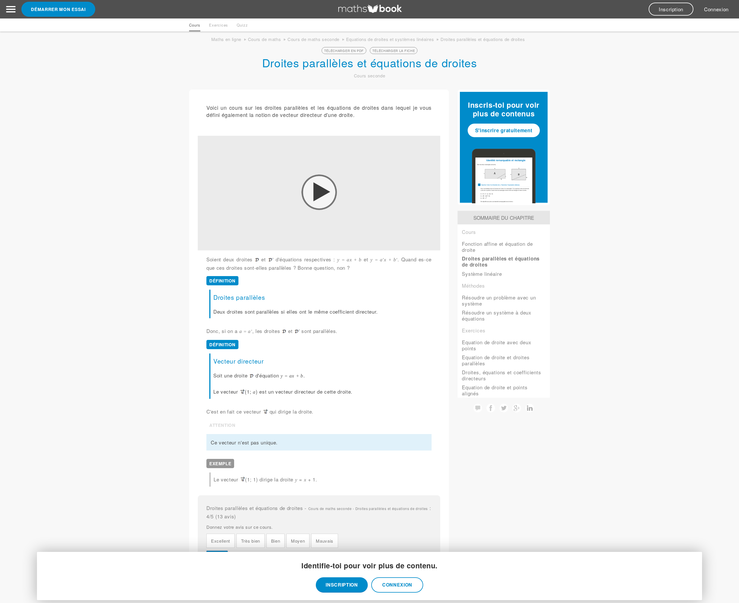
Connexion (716, 9)
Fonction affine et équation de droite (497, 246)
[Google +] (516, 410)
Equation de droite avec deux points (496, 345)
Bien (275, 541)
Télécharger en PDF (344, 50)
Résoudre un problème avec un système (499, 300)
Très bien (250, 541)
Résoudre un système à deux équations (496, 315)
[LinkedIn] (529, 410)
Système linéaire (482, 273)
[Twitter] (503, 410)
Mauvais (324, 541)
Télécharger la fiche (393, 50)
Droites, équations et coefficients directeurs (501, 375)
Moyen (298, 541)
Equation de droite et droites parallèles (496, 360)
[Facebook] (490, 410)
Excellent (220, 541)
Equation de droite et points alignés (495, 390)
